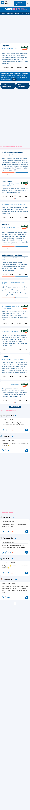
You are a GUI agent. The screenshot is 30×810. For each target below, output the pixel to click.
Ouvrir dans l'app (19, 3)
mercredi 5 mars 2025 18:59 (9, 583)
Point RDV (5, 225)
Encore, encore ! (15, 406)
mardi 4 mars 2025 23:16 (8, 420)
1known (5, 517)
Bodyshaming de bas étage (12, 255)
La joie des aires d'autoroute (12, 152)
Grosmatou (6, 579)
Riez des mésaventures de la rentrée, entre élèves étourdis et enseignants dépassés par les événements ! (14, 76)
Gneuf (5, 436)
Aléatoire (10, 13)
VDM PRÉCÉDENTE (6, 86)
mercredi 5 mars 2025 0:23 (8, 440)
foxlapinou (6, 416)
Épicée (17, 13)
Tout (3, 13)
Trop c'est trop (7, 181)
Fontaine (5, 357)
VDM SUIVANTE (21, 86)
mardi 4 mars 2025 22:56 (8, 521)
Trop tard (5, 46)
